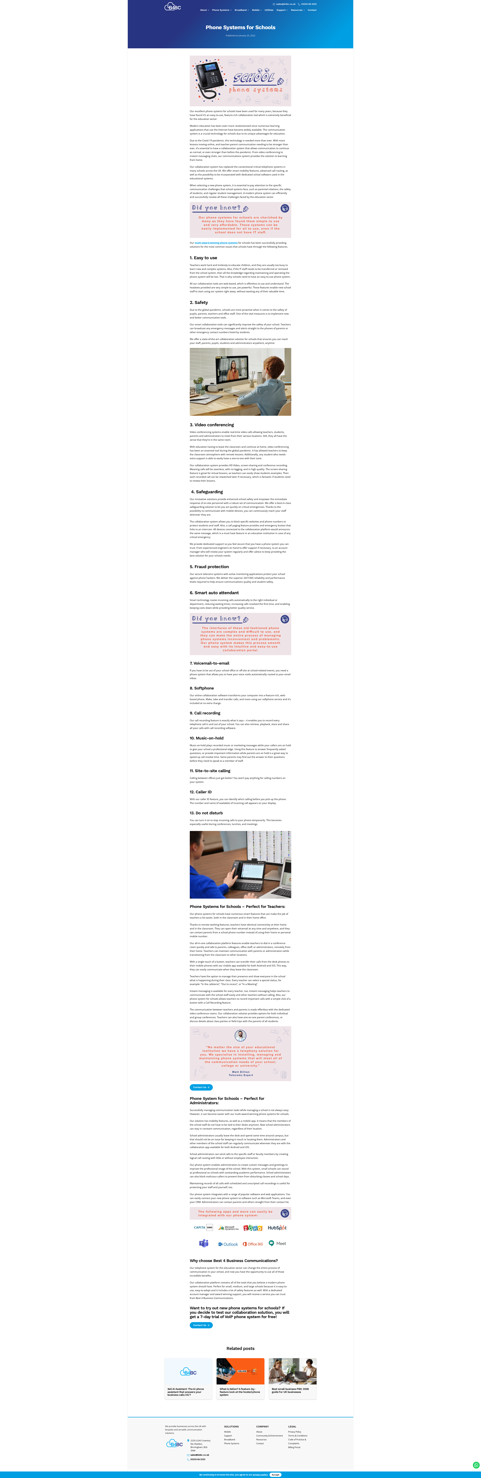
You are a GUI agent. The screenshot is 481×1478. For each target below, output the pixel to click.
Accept (275, 1474)
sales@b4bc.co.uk (285, 4)
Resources (297, 10)
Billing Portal (294, 1447)
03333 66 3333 (309, 4)
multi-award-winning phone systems (216, 242)
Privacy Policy (294, 1431)
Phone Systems (221, 10)
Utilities (269, 10)
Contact (312, 10)
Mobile (256, 10)
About (204, 10)
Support (281, 10)
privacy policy (260, 1474)
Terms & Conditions (297, 1435)
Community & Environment (269, 1435)
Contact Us (199, 1087)
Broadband (241, 10)
